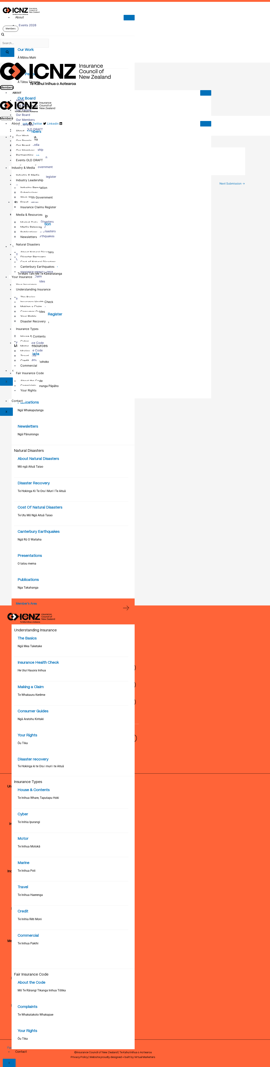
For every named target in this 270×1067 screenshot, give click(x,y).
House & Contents (34, 790)
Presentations (30, 556)
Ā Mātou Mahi (27, 57)
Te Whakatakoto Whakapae (35, 1014)
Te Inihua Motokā (29, 846)
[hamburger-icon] (129, 17)
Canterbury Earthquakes (39, 532)
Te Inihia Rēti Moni (30, 919)
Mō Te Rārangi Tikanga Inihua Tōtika (42, 990)
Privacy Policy (79, 1057)
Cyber (23, 814)
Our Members (25, 120)
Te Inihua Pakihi (28, 943)
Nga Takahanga (28, 587)
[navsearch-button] (2, 35)
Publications (28, 402)
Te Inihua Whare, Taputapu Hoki (38, 798)
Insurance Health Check (38, 662)
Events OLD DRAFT (29, 129)
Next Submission (232, 183)
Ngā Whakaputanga (31, 410)
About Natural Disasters (38, 459)
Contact (21, 1051)
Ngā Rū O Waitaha (30, 539)
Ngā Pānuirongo (28, 434)
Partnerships (24, 124)
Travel (23, 887)
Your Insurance (25, 616)
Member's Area (26, 603)
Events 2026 (27, 25)
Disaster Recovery (34, 483)
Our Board (23, 115)
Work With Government (36, 197)
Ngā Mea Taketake (30, 646)
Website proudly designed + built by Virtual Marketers (122, 1057)
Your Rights (27, 735)
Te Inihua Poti (26, 870)
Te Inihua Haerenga (30, 895)
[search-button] (7, 52)
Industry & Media (23, 167)
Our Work (26, 50)
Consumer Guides (33, 711)
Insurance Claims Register (38, 207)
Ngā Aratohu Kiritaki (31, 719)
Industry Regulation (33, 187)
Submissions (29, 192)
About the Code (31, 982)
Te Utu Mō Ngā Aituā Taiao (35, 515)
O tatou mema (27, 563)
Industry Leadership (29, 180)
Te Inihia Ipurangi (29, 822)
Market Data (29, 222)
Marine (23, 863)
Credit (23, 911)
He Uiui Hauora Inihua (32, 670)
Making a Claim (31, 687)
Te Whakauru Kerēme (31, 695)
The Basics (27, 638)
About (19, 17)
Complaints (27, 1007)
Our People (23, 140)
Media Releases (31, 227)
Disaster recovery (33, 759)
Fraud (24, 202)
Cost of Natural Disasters (38, 262)
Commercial (28, 935)
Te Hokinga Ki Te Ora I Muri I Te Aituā (42, 491)
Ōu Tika (23, 743)
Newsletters (28, 426)
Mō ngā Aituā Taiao (30, 466)
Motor (23, 838)
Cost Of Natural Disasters (40, 507)
